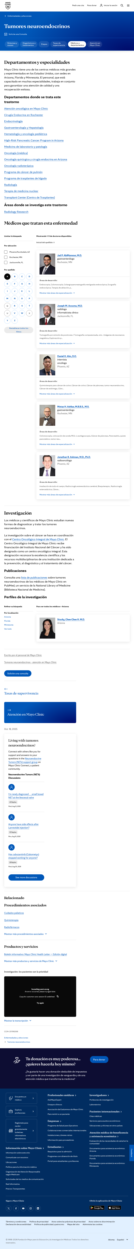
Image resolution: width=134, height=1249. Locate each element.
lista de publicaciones (34, 577)
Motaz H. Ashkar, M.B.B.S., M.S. (73, 406)
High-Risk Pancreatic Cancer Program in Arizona (34, 140)
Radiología (10, 184)
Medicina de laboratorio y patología (25, 146)
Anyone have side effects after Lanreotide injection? (23, 826)
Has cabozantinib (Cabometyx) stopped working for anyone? (23, 856)
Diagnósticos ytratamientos (29, 44)
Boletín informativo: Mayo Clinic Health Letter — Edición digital (35, 954)
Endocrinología (13, 121)
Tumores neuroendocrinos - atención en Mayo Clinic (30, 662)
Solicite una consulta (17, 673)
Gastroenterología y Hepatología (24, 127)
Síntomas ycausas (12, 44)
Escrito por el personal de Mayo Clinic (23, 655)
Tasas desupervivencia (59, 44)
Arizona (7, 617)
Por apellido (9, 269)
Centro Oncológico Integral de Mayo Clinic (38, 539)
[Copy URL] (58, 997)
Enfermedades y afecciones (20, 16)
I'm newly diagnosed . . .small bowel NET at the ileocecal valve (26, 796)
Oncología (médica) (16, 153)
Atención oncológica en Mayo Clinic (26, 108)
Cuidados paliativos (14, 912)
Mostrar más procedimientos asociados (24, 933)
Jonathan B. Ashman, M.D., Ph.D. (74, 456)
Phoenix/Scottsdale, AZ (19, 252)
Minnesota (8, 625)
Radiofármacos (11, 927)
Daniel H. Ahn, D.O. (67, 356)
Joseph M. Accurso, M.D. (69, 305)
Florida (7, 621)
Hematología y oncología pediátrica (25, 134)
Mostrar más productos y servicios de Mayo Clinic (29, 961)
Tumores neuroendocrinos (37, 25)
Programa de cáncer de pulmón (23, 172)
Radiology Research (16, 211)
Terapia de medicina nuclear (21, 191)
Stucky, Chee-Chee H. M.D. (71, 619)
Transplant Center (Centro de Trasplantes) (29, 197)
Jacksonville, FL (16, 262)
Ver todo (8, 629)
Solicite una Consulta (18, 34)
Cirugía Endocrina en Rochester (23, 115)
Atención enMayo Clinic (95, 44)
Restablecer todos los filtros (18, 330)
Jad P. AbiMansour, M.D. (69, 255)
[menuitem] (11, 44)
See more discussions (26, 877)
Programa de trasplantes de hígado (25, 178)
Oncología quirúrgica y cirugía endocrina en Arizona (35, 159)
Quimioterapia (11, 920)
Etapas (44, 44)
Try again (40, 1003)
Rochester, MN (15, 257)
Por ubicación (10, 245)
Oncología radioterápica (19, 165)
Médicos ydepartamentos (77, 44)
